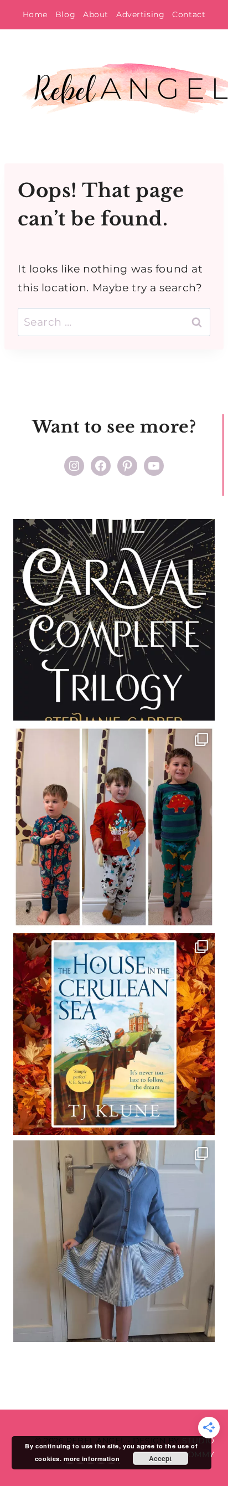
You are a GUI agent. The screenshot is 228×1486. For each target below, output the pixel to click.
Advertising (140, 14)
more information (92, 1458)
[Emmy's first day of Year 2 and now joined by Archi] (114, 1241)
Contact (188, 14)
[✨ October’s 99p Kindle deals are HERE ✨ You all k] (114, 1034)
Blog (65, 14)
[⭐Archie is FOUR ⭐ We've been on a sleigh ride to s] (114, 827)
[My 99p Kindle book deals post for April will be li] (114, 620)
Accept (160, 1458)
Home (35, 14)
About (95, 14)
